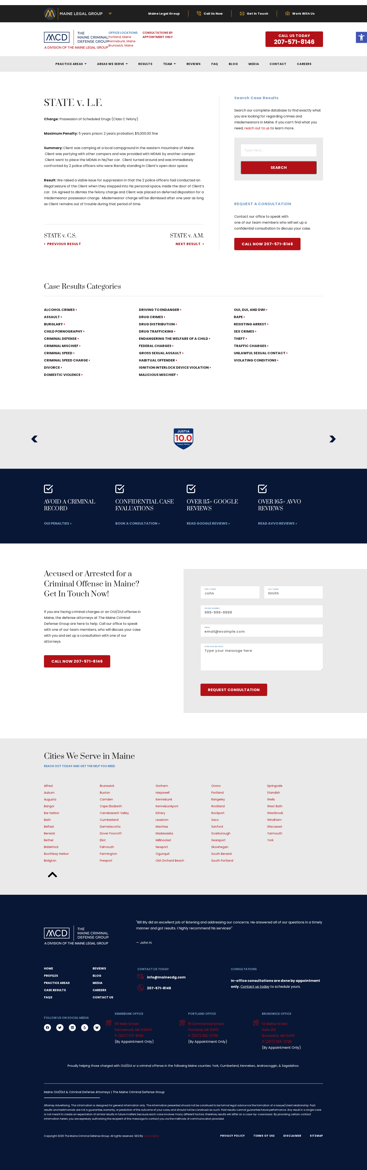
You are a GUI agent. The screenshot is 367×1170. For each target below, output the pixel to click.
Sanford (217, 826)
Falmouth (107, 847)
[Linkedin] (72, 1027)
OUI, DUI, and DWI (249, 309)
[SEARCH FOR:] (279, 151)
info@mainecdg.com (166, 977)
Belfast (49, 826)
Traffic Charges (250, 345)
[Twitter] (59, 1027)
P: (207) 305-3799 (277, 1041)
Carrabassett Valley (114, 813)
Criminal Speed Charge (66, 360)
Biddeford (51, 847)
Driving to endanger (159, 309)
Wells (271, 799)
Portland (217, 792)
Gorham (162, 786)
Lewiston (162, 820)
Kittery (160, 813)
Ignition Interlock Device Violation (174, 367)
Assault (52, 317)
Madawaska (164, 833)
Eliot (103, 840)
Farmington (108, 854)
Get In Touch (257, 13)
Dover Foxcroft (111, 833)
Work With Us (303, 13)
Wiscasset (274, 826)
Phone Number (212, 608)
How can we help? (214, 647)
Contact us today (255, 986)
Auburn (49, 792)
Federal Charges (155, 345)
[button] (34, 439)
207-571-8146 (159, 988)
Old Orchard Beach (170, 860)
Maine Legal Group (164, 13)
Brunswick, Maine (121, 45)
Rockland (218, 806)
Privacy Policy (232, 1136)
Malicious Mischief (157, 374)
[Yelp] (84, 1027)
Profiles (51, 975)
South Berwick (221, 854)
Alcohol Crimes (59, 309)
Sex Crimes (244, 331)
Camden (106, 799)
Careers (99, 990)
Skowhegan (219, 847)
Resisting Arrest (250, 324)
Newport (162, 847)
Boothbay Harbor (56, 854)
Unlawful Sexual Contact (259, 353)
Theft (239, 338)
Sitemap (316, 1136)
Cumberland (109, 820)
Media (97, 982)
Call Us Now (213, 13)
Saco (215, 820)
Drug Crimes (151, 317)
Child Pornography (63, 331)
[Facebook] (47, 1027)
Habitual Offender (157, 360)
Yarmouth (274, 833)
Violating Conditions (255, 360)
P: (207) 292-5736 (203, 1035)
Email (207, 627)
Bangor (49, 806)
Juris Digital (151, 1136)
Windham (274, 820)
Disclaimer (292, 1136)
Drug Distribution (157, 324)
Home (48, 968)
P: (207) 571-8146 (129, 1035)
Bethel (48, 840)
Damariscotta (110, 826)
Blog (97, 975)
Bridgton (50, 860)
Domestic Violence (62, 374)
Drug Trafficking (156, 331)
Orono (216, 786)
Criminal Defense (60, 338)
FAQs (48, 997)
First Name (210, 589)
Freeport (106, 860)
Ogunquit (163, 854)
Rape (238, 317)
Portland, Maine (120, 37)
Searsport (218, 840)
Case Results (55, 990)
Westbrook (275, 813)
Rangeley (218, 799)
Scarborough (220, 833)
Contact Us (103, 997)
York (270, 840)
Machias (162, 826)
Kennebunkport (167, 806)
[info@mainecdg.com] (140, 977)
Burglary (53, 324)
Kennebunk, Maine (122, 41)
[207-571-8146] (140, 988)
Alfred (48, 786)
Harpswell (162, 792)
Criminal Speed (58, 353)
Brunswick (107, 786)
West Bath (274, 806)
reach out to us (257, 128)
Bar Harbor (51, 813)
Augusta (50, 799)
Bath (47, 820)
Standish (273, 792)
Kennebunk (164, 799)
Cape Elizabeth (111, 806)
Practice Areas (57, 982)
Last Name (273, 589)
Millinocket (163, 840)
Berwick (49, 833)
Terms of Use (264, 1136)
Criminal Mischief (61, 345)
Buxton (105, 792)
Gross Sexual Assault (160, 353)
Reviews (99, 968)
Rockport (217, 813)
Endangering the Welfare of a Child (173, 338)
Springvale (274, 786)
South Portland (222, 860)
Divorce (52, 367)
